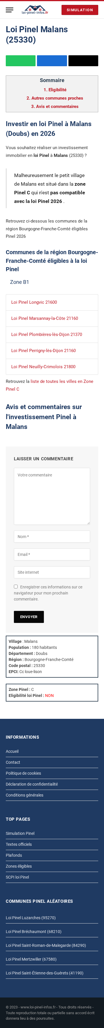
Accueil (12, 751)
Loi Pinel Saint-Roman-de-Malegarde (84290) (46, 945)
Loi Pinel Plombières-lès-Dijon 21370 (46, 334)
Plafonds (14, 855)
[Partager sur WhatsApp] (21, 60)
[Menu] (9, 9)
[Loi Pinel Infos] (35, 10)
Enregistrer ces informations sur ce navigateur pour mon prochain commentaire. (48, 593)
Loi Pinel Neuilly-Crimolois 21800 (43, 366)
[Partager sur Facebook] (52, 60)
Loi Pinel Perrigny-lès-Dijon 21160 (43, 350)
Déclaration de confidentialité (32, 784)
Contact (13, 762)
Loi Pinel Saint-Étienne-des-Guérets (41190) (44, 973)
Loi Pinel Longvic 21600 (34, 302)
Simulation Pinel (20, 833)
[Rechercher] (56, 9)
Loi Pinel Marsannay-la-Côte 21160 (44, 318)
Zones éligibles (19, 866)
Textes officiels (19, 844)
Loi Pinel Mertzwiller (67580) (31, 959)
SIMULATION (80, 10)
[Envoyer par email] (83, 60)
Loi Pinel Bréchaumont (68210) (34, 931)
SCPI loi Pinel (17, 877)
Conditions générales (24, 795)
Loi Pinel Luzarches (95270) (31, 917)
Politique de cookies (23, 773)
